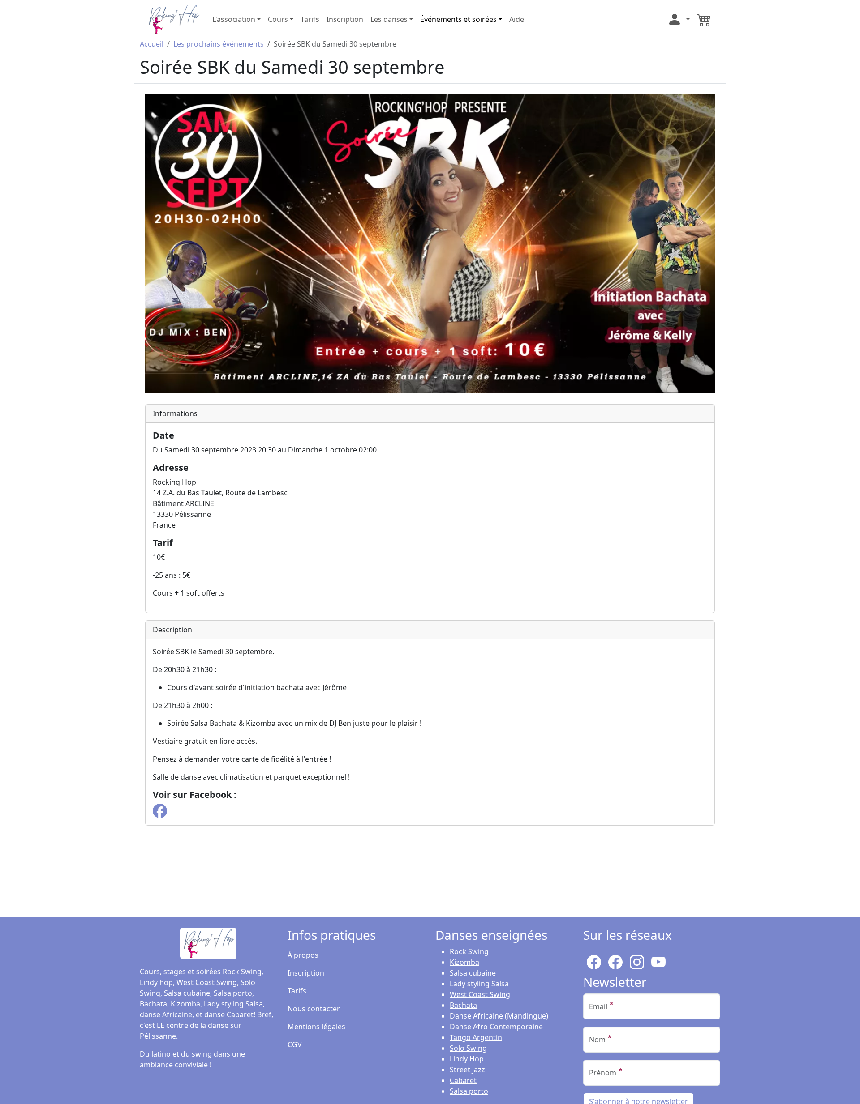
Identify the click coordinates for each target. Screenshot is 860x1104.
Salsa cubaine (473, 973)
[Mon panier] (704, 19)
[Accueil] (173, 18)
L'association (233, 19)
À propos (303, 955)
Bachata (463, 1005)
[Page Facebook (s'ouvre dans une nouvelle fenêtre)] (594, 960)
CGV (295, 1044)
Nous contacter (314, 1009)
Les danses (389, 19)
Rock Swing (469, 951)
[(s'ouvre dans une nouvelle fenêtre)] (160, 810)
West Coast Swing (480, 994)
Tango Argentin (476, 1037)
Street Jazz (467, 1069)
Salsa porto (469, 1091)
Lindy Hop (467, 1059)
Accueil (151, 44)
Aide (516, 19)
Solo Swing (468, 1048)
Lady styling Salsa (479, 984)
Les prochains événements (218, 44)
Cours (278, 19)
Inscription (345, 19)
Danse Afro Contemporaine (496, 1027)
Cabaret (463, 1080)
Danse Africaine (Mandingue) (499, 1016)
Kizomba (464, 962)
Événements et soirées (458, 19)
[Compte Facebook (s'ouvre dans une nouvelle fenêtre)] (615, 960)
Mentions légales (316, 1027)
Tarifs (310, 19)
